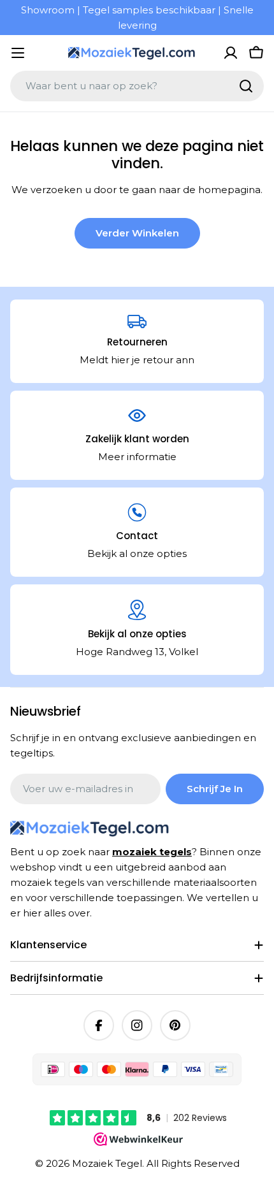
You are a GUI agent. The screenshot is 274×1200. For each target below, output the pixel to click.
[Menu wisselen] (17, 53)
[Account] (230, 53)
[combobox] (137, 86)
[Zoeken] (246, 86)
